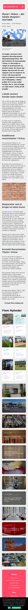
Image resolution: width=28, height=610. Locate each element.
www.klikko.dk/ (15, 587)
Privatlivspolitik (16, 607)
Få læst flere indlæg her (14, 303)
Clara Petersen (16, 23)
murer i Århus (6, 26)
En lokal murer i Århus (9, 211)
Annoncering (14, 596)
